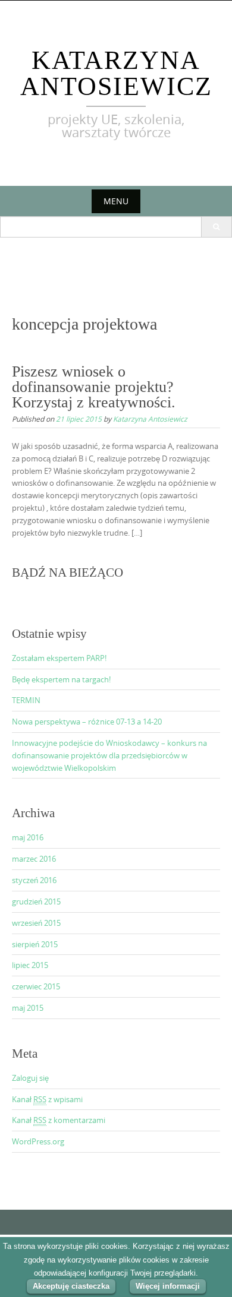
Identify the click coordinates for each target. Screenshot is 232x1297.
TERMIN (26, 700)
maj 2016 (27, 837)
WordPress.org (38, 1141)
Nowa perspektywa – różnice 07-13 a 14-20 (87, 721)
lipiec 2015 (30, 965)
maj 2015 (27, 1007)
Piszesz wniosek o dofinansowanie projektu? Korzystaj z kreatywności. (93, 387)
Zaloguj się (30, 1078)
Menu (116, 201)
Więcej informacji (168, 1286)
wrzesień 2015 (36, 923)
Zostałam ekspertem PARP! (59, 658)
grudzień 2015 (36, 901)
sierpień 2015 (35, 944)
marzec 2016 (34, 858)
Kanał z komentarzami (58, 1120)
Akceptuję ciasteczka (71, 1286)
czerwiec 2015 (36, 986)
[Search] (216, 227)
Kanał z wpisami (47, 1099)
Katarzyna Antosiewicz (116, 73)
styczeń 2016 (34, 880)
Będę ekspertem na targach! (61, 679)
